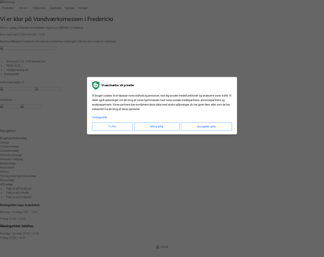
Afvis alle (156, 126)
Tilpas (112, 126)
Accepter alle (206, 126)
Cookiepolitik (99, 117)
